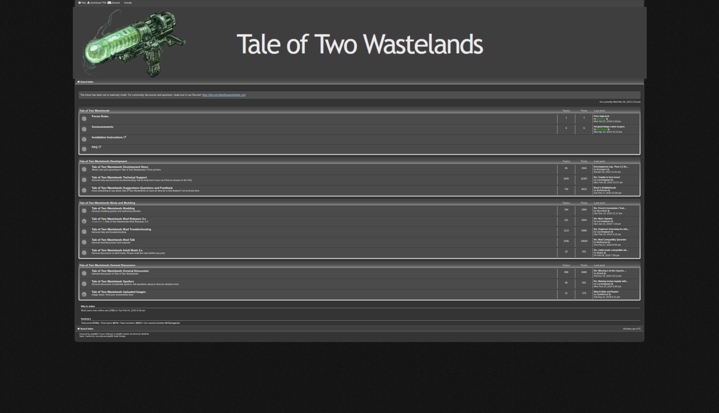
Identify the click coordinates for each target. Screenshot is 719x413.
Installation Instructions (107, 137)
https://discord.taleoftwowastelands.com (224, 95)
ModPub (145, 334)
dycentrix (602, 210)
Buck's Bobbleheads (605, 187)
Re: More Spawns (603, 218)
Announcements (102, 126)
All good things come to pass (609, 126)
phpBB (94, 334)
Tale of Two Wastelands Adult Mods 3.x (117, 250)
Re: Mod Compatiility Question (610, 239)
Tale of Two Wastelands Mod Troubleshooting (121, 229)
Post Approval (601, 116)
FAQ (95, 147)
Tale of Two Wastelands (94, 110)
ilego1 (600, 252)
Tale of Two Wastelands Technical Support (119, 177)
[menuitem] (82, 2)
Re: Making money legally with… (611, 281)
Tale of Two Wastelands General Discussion (107, 265)
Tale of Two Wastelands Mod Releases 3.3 (126, 221)
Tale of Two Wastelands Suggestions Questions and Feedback (132, 187)
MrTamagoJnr (172, 323)
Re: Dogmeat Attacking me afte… (612, 229)
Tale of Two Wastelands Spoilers (113, 281)
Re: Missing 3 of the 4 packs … (610, 270)
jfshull (600, 273)
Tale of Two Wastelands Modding (113, 208)
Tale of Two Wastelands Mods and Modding (107, 202)
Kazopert (602, 169)
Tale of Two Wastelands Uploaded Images (119, 291)
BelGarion (602, 190)
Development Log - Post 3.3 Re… (611, 166)
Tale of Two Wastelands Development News (120, 166)
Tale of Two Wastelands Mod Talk (113, 239)
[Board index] (359, 40)
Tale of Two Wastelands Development (103, 161)
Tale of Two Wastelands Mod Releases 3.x (119, 218)
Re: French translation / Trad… (610, 208)
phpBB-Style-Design (116, 336)
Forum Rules (100, 116)
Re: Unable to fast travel (607, 177)
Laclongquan (604, 180)
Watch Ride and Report (606, 291)
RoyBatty (602, 129)
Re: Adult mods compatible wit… (611, 250)
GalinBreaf (602, 294)
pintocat (601, 118)
